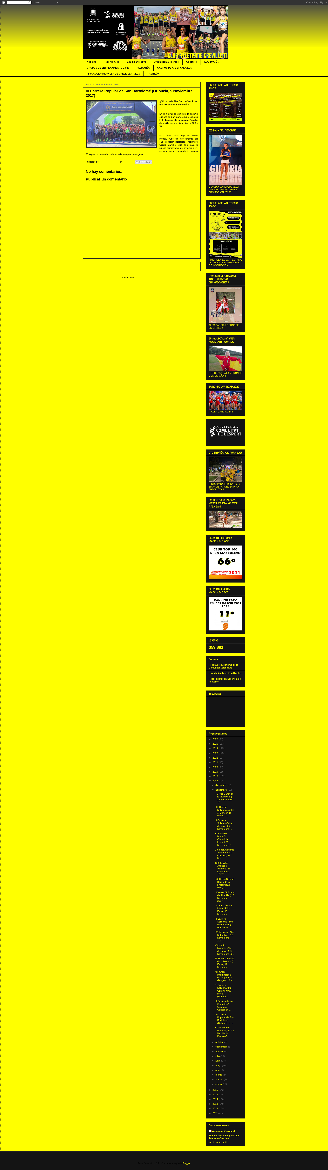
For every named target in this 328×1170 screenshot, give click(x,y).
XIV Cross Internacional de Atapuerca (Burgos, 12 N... (224, 976)
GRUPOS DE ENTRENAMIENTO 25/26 (108, 67)
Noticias (91, 61)
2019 (216, 771)
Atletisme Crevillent (223, 1131)
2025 (216, 743)
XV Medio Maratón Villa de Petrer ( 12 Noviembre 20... (225, 949)
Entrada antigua (188, 266)
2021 (216, 762)
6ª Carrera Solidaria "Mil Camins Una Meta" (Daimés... (223, 991)
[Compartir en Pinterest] (150, 162)
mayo (218, 1065)
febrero (219, 1079)
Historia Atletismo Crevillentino (225, 673)
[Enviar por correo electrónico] (137, 162)
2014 (216, 1099)
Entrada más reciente (99, 266)
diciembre (221, 785)
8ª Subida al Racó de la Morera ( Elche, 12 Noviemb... (224, 962)
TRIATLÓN (153, 73)
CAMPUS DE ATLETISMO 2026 (174, 67)
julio (217, 1056)
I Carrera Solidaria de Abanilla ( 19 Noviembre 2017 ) (225, 896)
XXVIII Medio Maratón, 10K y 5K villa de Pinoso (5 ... (224, 1031)
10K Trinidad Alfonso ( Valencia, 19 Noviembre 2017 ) (222, 869)
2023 (216, 753)
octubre (219, 1042)
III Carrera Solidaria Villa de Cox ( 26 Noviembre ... (223, 824)
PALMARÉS (143, 67)
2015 (216, 1094)
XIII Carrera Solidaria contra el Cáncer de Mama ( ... (224, 811)
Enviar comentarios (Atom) (149, 277)
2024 (216, 748)
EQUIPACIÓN (211, 61)
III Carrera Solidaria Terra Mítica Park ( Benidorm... (224, 923)
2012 (216, 1108)
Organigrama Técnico (166, 61)
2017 (216, 781)
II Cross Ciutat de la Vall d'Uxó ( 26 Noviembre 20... (224, 798)
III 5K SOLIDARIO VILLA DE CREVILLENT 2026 (113, 73)
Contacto (191, 61)
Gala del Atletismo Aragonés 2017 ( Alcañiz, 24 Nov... (224, 854)
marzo (219, 1074)
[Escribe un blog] (140, 162)
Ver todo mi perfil (218, 1142)
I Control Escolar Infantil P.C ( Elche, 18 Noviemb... (224, 909)
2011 (215, 1113)
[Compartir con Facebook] (146, 162)
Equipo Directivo (136, 61)
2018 (216, 776)
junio (218, 1060)
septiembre (221, 1046)
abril (218, 1070)
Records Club (112, 61)
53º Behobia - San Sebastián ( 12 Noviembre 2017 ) (224, 936)
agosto (219, 1051)
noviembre (221, 789)
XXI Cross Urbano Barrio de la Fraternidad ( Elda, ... (224, 883)
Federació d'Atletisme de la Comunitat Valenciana (223, 666)
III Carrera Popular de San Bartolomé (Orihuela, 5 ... (224, 1018)
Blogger (186, 1163)
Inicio (145, 266)
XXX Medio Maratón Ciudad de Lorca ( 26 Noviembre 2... (224, 839)
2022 (216, 757)
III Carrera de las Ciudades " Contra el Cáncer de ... (224, 1005)
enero (218, 1084)
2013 (216, 1103)
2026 (216, 739)
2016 (216, 1089)
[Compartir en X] (143, 162)
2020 (216, 767)
